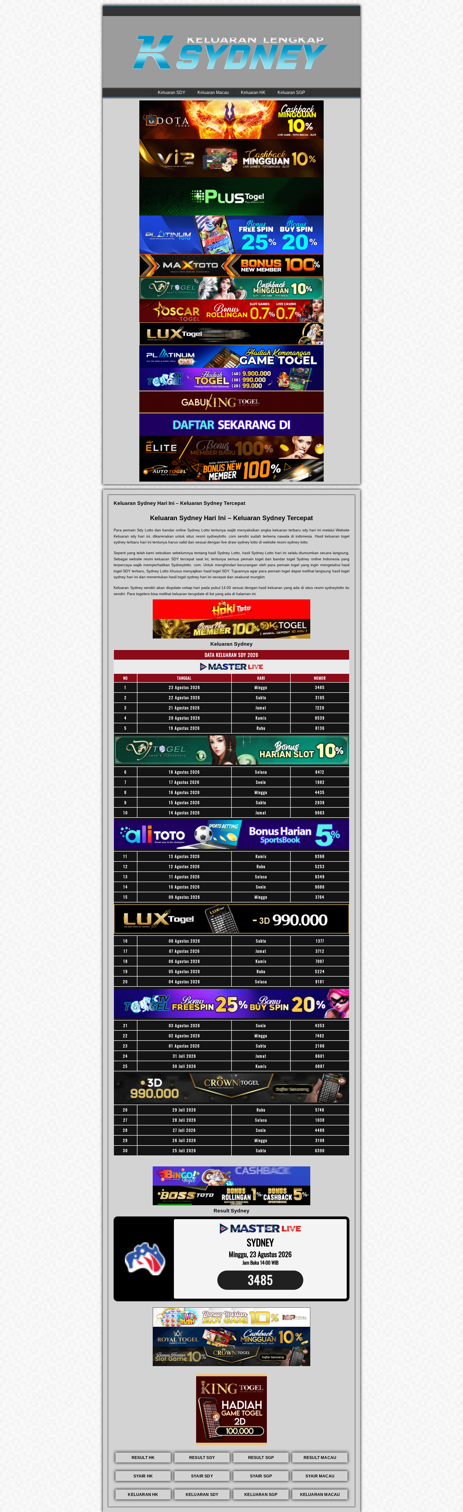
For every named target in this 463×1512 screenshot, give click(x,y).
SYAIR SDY (202, 1476)
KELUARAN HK (143, 1494)
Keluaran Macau (213, 92)
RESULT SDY (202, 1457)
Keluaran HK (253, 92)
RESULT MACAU (320, 1457)
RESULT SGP (261, 1457)
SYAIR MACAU (319, 1476)
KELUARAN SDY (202, 1494)
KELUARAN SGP (260, 1494)
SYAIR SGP (261, 1476)
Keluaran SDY (171, 92)
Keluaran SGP (291, 92)
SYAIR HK (143, 1476)
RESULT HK (143, 1457)
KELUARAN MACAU (320, 1494)
